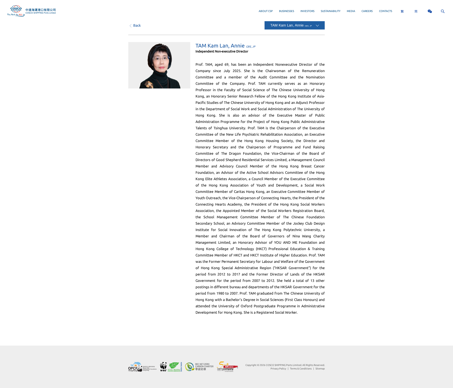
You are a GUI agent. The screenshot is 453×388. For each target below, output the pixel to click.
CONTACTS (385, 11)
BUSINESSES (286, 11)
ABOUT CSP (266, 11)
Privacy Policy (278, 368)
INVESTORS (307, 11)
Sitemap (320, 368)
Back (136, 25)
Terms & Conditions (301, 368)
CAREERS (367, 11)
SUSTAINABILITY (330, 11)
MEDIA (351, 11)
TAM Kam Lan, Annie (291, 25)
